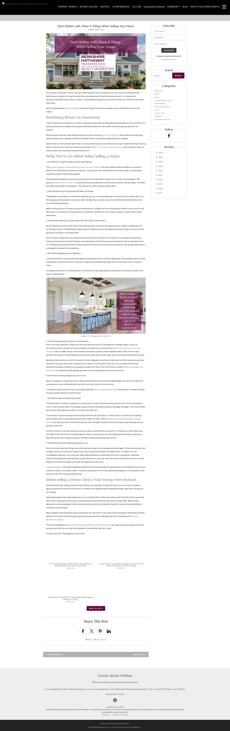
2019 (160, 184)
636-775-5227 (118, 694)
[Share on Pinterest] (100, 631)
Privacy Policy (106, 715)
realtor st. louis (101, 639)
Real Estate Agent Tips (162, 107)
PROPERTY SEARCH (67, 6)
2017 (160, 193)
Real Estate (158, 91)
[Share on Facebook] (83, 631)
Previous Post (55, 654)
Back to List (95, 608)
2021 (160, 175)
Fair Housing (124, 715)
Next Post (138, 654)
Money (157, 110)
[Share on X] (91, 631)
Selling (89, 639)
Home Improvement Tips (162, 119)
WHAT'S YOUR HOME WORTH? (205, 6)
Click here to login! (169, 59)
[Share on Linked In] (109, 631)
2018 (160, 188)
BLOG (185, 6)
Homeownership (160, 103)
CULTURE (136, 6)
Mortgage (158, 116)
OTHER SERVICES (120, 6)
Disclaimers (127, 727)
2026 (160, 152)
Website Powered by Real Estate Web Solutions (115, 723)
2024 (160, 161)
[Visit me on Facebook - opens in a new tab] (169, 135)
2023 (160, 166)
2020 (160, 179)
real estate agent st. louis (163, 100)
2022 (160, 170)
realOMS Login (136, 727)
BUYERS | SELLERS (89, 6)
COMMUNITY (173, 6)
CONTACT (105, 6)
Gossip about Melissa (154, 6)
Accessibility (115, 715)
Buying (157, 97)
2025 (160, 157)
